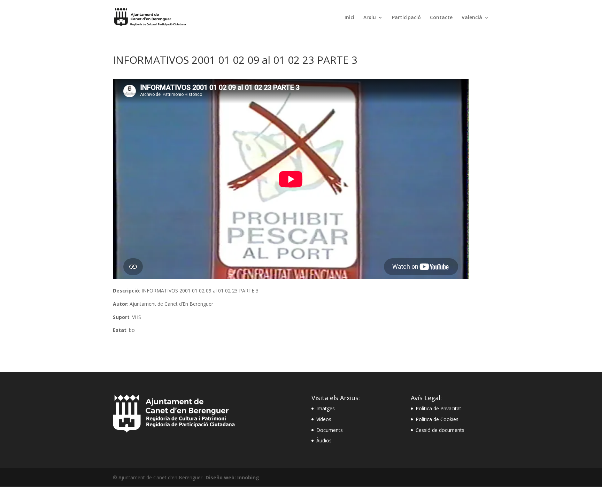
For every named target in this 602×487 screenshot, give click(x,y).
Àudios (324, 440)
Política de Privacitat (438, 408)
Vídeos (323, 419)
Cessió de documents (440, 430)
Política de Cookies (437, 419)
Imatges (325, 408)
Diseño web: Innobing (232, 477)
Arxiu (369, 18)
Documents (329, 430)
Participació (406, 18)
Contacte (441, 18)
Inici (349, 18)
